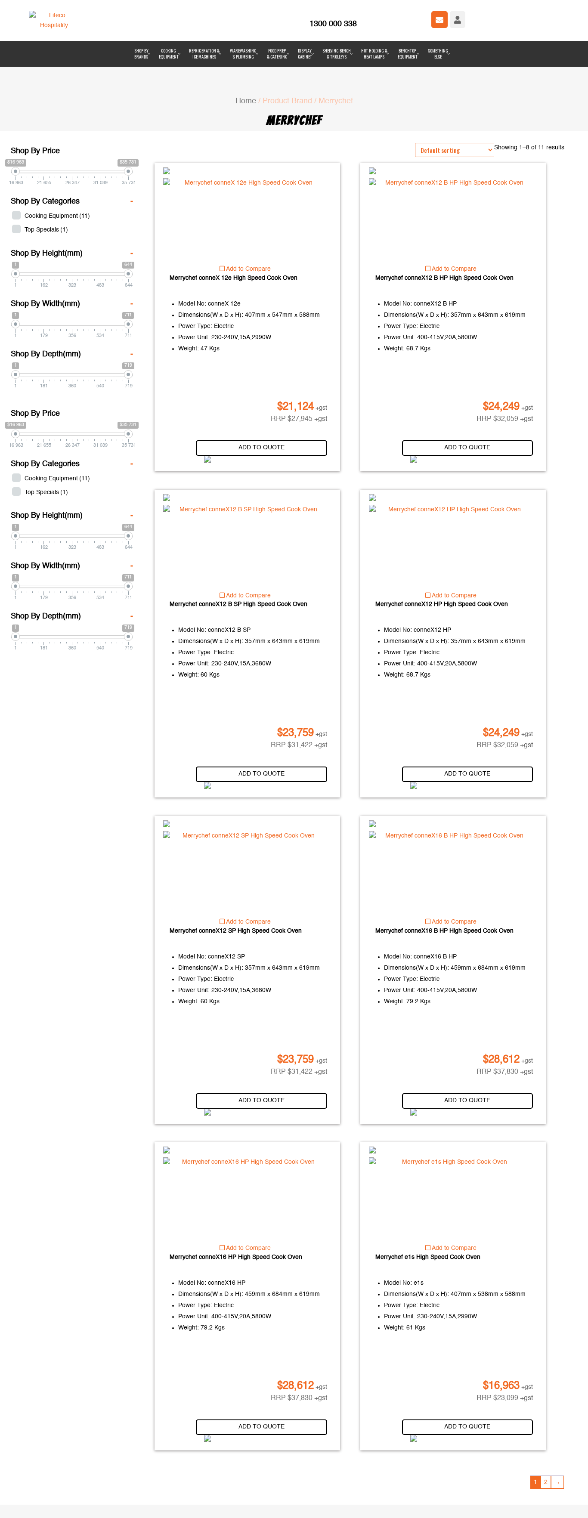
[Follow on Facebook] (222, 1498)
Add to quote (261, 407)
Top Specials (46, 189)
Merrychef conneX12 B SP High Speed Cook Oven (238, 564)
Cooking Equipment (57, 176)
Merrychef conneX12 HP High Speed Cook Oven (441, 564)
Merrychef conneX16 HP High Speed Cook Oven (236, 1217)
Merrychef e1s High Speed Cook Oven (427, 1217)
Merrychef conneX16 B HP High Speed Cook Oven (444, 890)
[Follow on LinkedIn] (240, 1498)
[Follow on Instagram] (257, 1498)
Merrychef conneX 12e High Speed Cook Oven (233, 237)
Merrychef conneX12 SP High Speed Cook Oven (236, 890)
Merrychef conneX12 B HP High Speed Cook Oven (444, 237)
